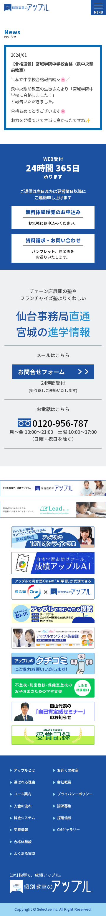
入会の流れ (23, 806)
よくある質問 (24, 853)
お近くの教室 (67, 770)
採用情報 (64, 817)
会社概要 (64, 782)
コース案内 (22, 793)
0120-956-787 (60, 422)
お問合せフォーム (41, 371)
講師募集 (64, 806)
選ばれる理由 (24, 782)
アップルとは (24, 770)
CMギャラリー (68, 829)
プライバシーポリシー (74, 793)
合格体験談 (23, 841)
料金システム (24, 817)
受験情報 (21, 829)
